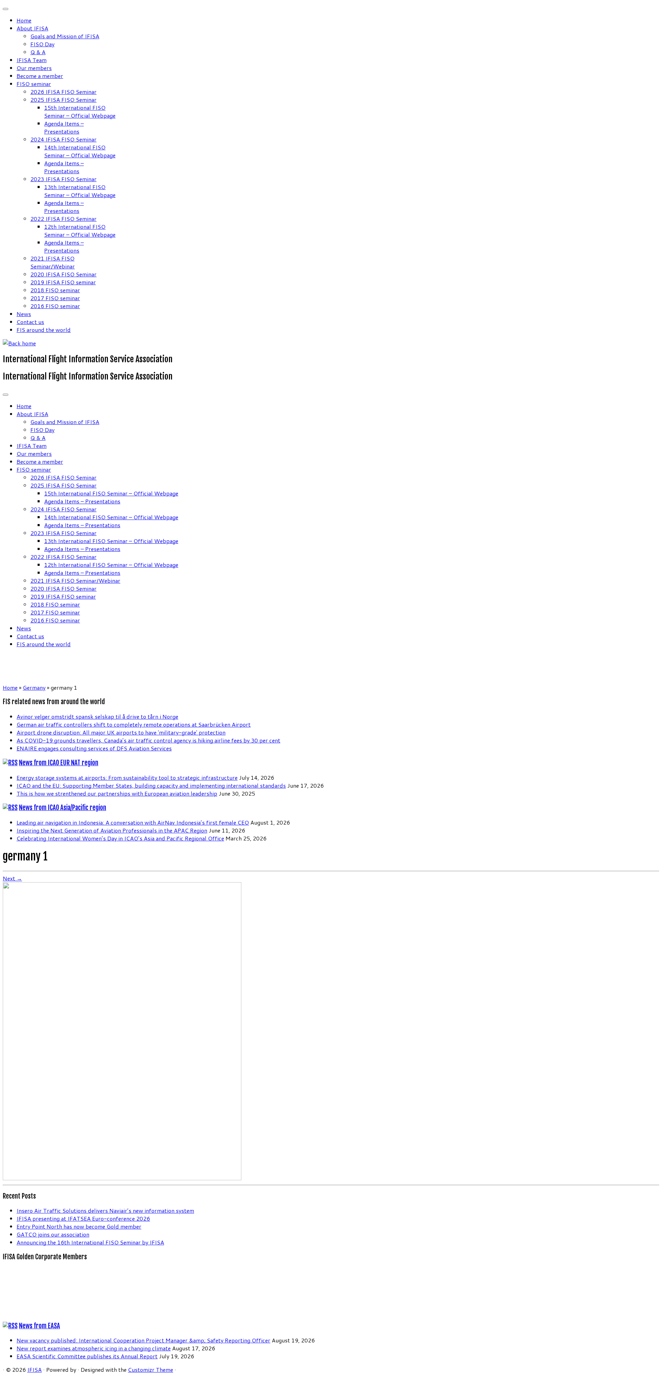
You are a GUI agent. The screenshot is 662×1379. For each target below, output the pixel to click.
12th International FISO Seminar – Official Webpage (80, 230)
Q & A (38, 52)
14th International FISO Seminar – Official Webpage (80, 151)
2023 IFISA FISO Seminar (63, 179)
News (24, 314)
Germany (34, 687)
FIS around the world (44, 330)
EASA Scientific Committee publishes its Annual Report (87, 1356)
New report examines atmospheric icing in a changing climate (94, 1348)
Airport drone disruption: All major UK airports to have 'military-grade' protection (121, 732)
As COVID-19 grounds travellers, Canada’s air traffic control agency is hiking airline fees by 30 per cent (148, 740)
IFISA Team (32, 60)
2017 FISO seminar (55, 298)
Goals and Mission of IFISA (64, 36)
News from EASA (39, 1326)
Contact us (30, 322)
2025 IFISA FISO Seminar (63, 100)
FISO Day (42, 44)
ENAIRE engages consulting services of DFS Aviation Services (94, 748)
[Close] (5, 9)
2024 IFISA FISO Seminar (63, 139)
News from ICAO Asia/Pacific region (62, 808)
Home (24, 20)
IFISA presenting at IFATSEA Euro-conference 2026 (83, 1218)
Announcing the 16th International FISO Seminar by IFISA (90, 1242)
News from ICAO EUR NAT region (58, 763)
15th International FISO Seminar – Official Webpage (80, 111)
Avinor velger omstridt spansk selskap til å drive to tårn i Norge (97, 716)
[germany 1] (122, 1178)
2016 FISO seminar (55, 306)
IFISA (34, 1369)
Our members (34, 68)
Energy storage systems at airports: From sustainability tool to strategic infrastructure (127, 777)
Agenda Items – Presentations (64, 127)
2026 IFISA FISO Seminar (63, 92)
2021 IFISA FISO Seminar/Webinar (52, 262)
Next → (12, 878)
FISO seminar (34, 84)
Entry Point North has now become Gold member (79, 1226)
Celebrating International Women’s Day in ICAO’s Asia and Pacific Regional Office (120, 838)
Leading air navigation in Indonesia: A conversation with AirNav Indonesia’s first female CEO (133, 822)
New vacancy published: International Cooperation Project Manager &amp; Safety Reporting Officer (143, 1340)
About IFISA (32, 28)
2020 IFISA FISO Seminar (63, 274)
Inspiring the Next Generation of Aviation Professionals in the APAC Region (112, 830)
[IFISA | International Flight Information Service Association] (19, 343)
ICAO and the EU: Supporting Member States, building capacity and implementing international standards (151, 785)
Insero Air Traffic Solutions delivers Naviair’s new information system (105, 1210)
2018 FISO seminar (55, 290)
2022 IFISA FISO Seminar (63, 219)
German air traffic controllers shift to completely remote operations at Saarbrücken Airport (134, 724)
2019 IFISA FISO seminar (63, 282)
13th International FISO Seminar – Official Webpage (80, 191)
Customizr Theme (150, 1369)
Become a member (40, 76)
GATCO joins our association (53, 1234)
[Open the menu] (5, 395)
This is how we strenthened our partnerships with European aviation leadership (117, 793)
